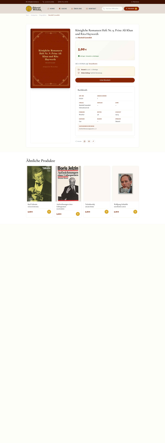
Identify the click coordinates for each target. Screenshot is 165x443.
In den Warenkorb (105, 80)
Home (52, 8)
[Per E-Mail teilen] (89, 141)
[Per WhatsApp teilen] (84, 141)
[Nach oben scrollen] (159, 439)
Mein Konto (136, 2)
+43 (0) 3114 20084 (49, 2)
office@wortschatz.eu (33, 2)
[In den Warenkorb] (49, 212)
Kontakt (92, 8)
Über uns (78, 8)
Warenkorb (132, 8)
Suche (64, 8)
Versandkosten (93, 64)
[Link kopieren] (93, 141)
